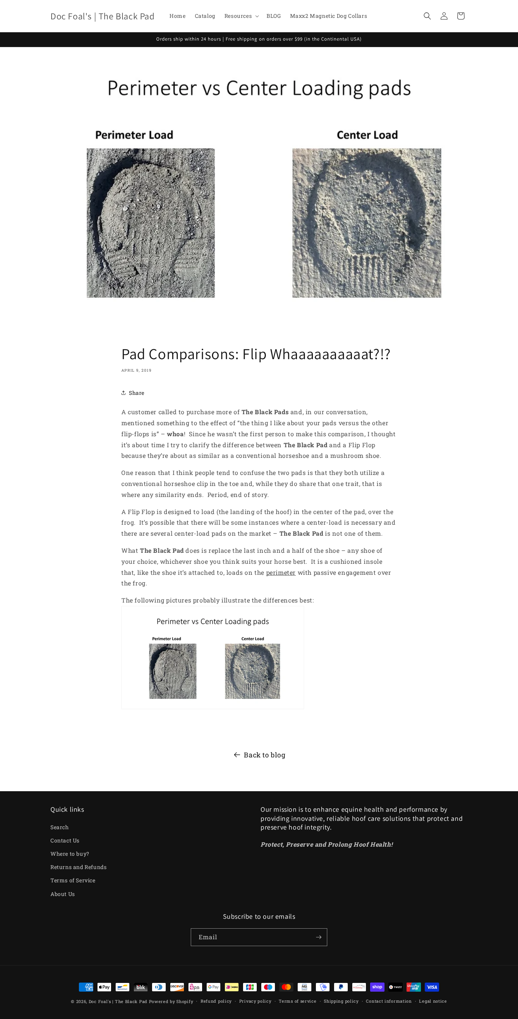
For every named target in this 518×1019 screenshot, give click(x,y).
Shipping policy (341, 1001)
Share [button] (136, 392)
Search (59, 827)
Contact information (388, 1001)
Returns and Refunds (78, 867)
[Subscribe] (318, 937)
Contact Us (65, 840)
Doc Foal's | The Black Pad (118, 1001)
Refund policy (216, 1001)
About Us (62, 894)
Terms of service (297, 1001)
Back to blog (264, 754)
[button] (241, 16)
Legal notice (433, 1001)
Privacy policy (255, 1001)
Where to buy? (69, 853)
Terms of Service (73, 880)
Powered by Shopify (171, 1001)
